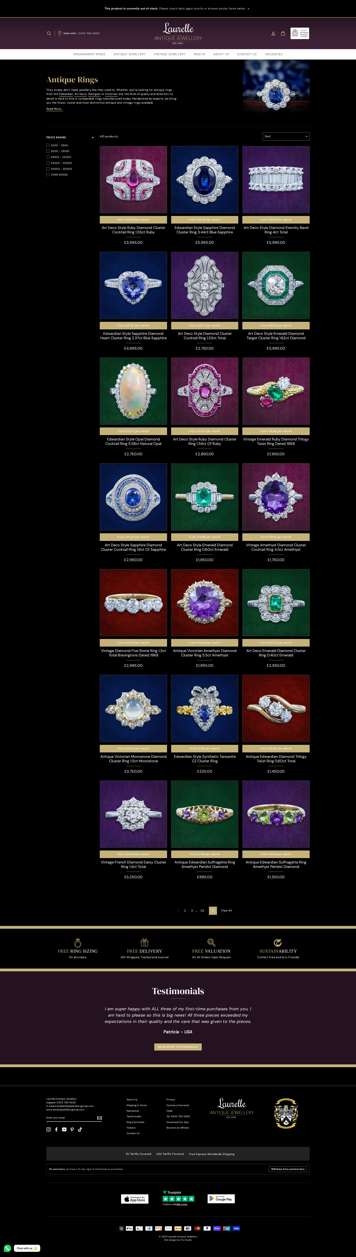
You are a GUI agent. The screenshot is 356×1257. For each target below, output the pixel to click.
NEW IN (199, 54)
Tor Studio (186, 1239)
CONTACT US (247, 54)
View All (226, 910)
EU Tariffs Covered (138, 1154)
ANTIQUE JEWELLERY (130, 54)
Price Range (56, 137)
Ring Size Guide (135, 1122)
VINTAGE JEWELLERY (170, 54)
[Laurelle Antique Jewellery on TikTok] (80, 1129)
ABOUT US (221, 54)
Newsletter (133, 1110)
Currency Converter (178, 1105)
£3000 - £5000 (61, 169)
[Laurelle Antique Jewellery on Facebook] (56, 1129)
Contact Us (133, 1133)
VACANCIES (274, 54)
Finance (131, 1127)
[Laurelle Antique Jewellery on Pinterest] (72, 1129)
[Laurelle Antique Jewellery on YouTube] (64, 1129)
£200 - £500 (59, 145)
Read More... (54, 109)
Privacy (171, 1099)
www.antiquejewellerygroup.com (65, 1109)
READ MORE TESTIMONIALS (178, 1046)
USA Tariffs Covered (170, 1154)
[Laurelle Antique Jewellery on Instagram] (48, 1129)
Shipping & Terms (137, 1105)
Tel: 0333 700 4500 (178, 1116)
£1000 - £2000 (61, 157)
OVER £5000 (59, 174)
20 (202, 911)
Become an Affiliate (178, 1127)
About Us (132, 1099)
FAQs (170, 1110)
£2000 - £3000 (61, 163)
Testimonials (134, 1116)
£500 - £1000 (60, 151)
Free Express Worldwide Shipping (212, 1154)
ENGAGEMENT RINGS (89, 54)
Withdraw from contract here (287, 1169)
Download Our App (178, 1122)
